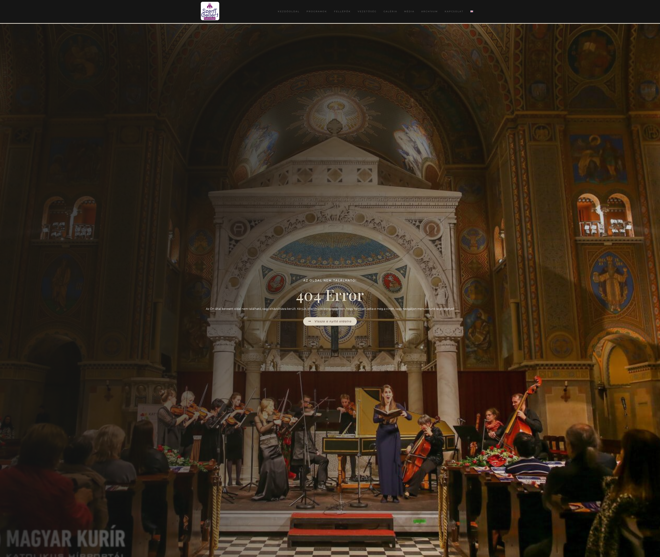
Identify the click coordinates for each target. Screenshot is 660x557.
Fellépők (342, 11)
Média (409, 11)
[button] (330, 321)
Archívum (429, 11)
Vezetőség (367, 11)
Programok (316, 11)
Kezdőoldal (289, 11)
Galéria (390, 11)
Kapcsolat (454, 11)
